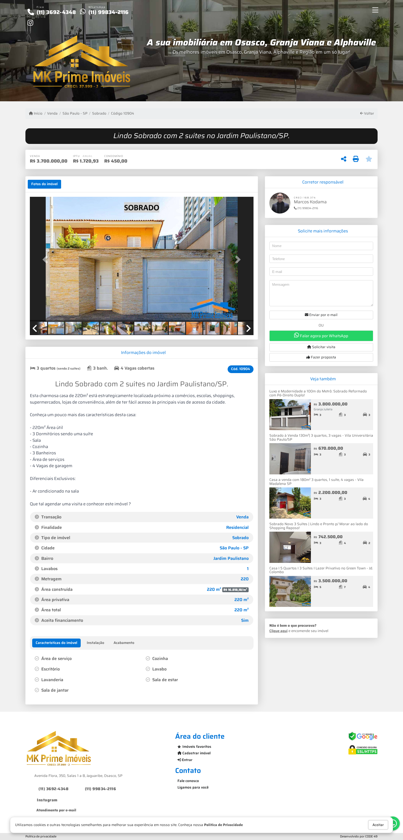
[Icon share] (30, 22)
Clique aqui (278, 631)
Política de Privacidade (223, 825)
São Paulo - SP (75, 113)
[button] (46, 259)
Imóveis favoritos (196, 746)
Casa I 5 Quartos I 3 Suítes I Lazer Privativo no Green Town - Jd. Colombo (321, 570)
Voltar (368, 113)
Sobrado (99, 113)
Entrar (186, 760)
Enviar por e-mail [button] (322, 315)
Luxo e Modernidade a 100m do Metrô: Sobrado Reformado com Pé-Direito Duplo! (318, 393)
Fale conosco (188, 781)
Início (37, 113)
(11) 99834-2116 (108, 12)
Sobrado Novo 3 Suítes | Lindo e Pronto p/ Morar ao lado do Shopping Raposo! (318, 526)
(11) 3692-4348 (56, 12)
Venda (52, 113)
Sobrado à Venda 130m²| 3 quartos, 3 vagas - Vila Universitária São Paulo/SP (321, 437)
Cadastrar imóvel (196, 753)
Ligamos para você (192, 787)
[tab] (44, 184)
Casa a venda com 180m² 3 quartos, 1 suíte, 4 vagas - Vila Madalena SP (316, 481)
